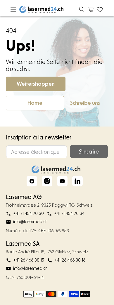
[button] (82, 9)
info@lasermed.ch (30, 221)
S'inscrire (89, 151)
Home (34, 103)
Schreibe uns (85, 103)
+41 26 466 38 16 (69, 260)
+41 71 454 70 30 (28, 213)
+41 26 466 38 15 (28, 260)
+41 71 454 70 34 (69, 213)
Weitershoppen (36, 83)
